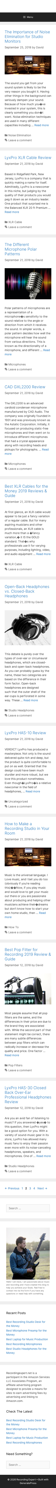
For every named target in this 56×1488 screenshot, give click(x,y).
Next (42, 1188)
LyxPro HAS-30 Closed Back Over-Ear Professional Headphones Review (28, 1094)
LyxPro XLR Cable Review (28, 157)
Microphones (17, 364)
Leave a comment (20, 140)
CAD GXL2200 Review (25, 387)
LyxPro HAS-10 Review (25, 732)
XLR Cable (15, 222)
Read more (41, 125)
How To (13, 927)
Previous (12, 1188)
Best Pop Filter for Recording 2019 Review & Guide (28, 954)
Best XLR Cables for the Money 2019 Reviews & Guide (26, 491)
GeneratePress (28, 1483)
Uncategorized (18, 801)
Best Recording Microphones (24, 1344)
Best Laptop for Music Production (27, 1339)
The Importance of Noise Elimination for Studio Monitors (27, 37)
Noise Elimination (19, 135)
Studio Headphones (21, 710)
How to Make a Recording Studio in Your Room (27, 828)
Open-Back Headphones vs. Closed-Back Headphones (27, 591)
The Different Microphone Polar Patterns (21, 249)
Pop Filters (15, 1065)
